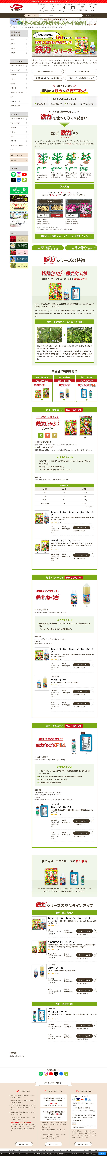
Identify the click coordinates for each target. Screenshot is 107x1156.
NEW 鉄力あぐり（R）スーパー (65, 540)
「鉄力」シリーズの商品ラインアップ (81, 78)
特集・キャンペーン (63, 10)
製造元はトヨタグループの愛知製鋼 (47, 78)
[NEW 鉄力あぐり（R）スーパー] (42, 546)
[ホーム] (10, 27)
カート (92, 10)
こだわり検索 (89, 15)
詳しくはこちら (68, 1)
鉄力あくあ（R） (59, 679)
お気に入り (53, 10)
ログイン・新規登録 (43, 10)
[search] (81, 15)
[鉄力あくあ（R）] (42, 683)
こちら (77, 1137)
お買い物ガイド (44, 4)
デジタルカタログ (73, 10)
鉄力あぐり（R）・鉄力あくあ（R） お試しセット (71, 918)
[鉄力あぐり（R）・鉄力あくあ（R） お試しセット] (42, 517)
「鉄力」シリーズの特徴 (81, 71)
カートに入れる (82, 527)
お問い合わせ (93, 4)
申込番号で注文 (83, 10)
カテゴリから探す (17, 61)
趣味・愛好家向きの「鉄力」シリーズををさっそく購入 (47, 248)
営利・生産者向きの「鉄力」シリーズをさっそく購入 (81, 248)
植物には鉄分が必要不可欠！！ (48, 71)
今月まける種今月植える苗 (15, 33)
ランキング (15, 114)
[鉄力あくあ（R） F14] (42, 810)
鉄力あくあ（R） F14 (61, 807)
